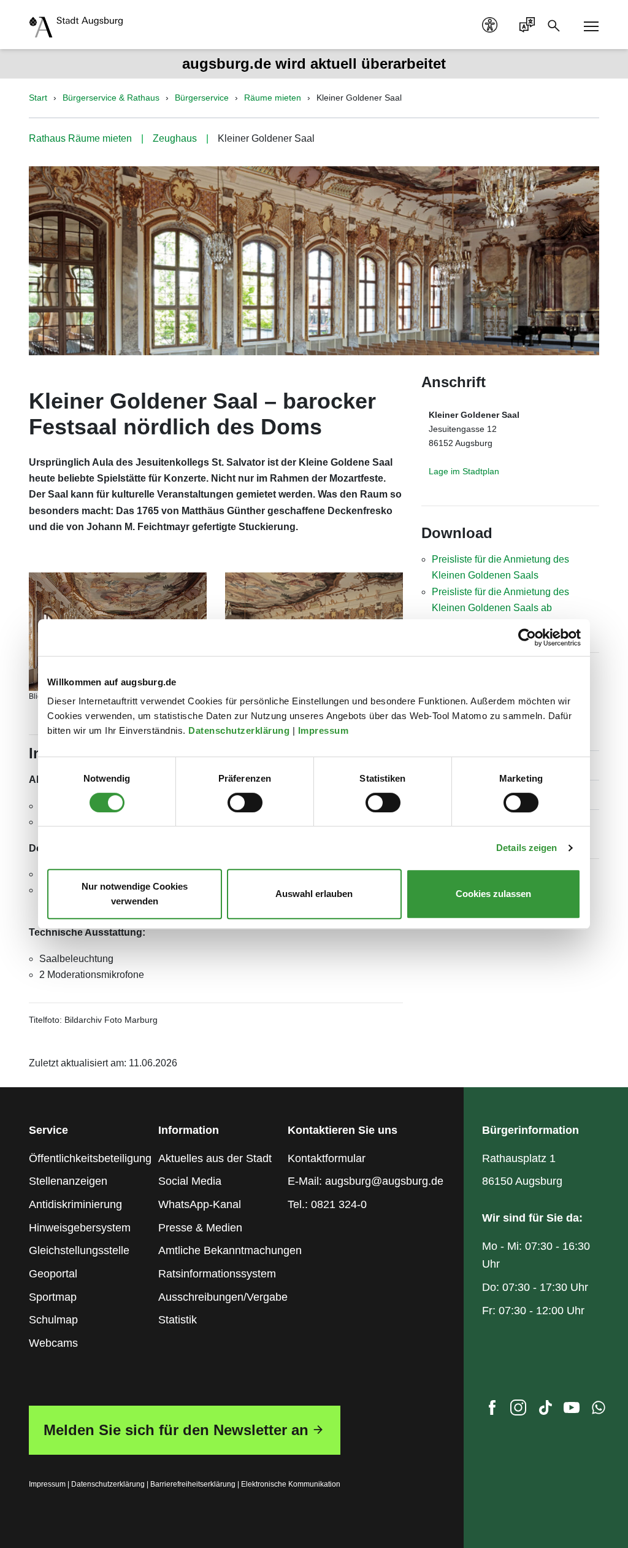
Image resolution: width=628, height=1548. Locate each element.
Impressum (324, 730)
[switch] (245, 802)
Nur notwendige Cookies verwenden (135, 893)
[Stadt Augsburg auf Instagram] (518, 1410)
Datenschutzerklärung (240, 730)
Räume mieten (272, 97)
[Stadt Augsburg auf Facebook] (492, 1410)
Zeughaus (175, 138)
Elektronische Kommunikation (290, 1484)
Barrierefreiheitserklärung (193, 1484)
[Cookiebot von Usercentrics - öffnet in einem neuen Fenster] (527, 637)
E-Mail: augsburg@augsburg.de (365, 1181)
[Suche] (557, 24)
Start (38, 97)
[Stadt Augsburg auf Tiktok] (545, 1410)
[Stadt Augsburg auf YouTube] (571, 1410)
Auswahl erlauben (314, 893)
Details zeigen (526, 847)
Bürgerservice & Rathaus (111, 97)
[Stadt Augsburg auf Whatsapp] (598, 1410)
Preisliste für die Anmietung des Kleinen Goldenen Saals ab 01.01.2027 (500, 608)
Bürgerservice (202, 97)
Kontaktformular (327, 1158)
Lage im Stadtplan (464, 471)
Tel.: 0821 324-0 (327, 1204)
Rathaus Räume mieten (80, 138)
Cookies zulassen (493, 893)
